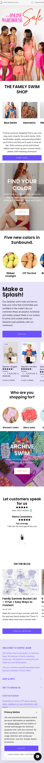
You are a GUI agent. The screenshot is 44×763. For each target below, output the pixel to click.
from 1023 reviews (20, 510)
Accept (21, 748)
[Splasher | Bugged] (13, 359)
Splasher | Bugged (9, 366)
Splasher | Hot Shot (29, 366)
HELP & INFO (8, 678)
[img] (22, 507)
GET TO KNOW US (11, 687)
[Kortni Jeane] (11, 10)
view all (22, 212)
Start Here (22, 158)
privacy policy (14, 723)
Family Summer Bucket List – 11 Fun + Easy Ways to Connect (19, 602)
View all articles (22, 631)
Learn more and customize (21, 754)
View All (22, 334)
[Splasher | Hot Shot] (32, 359)
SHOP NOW (22, 471)
